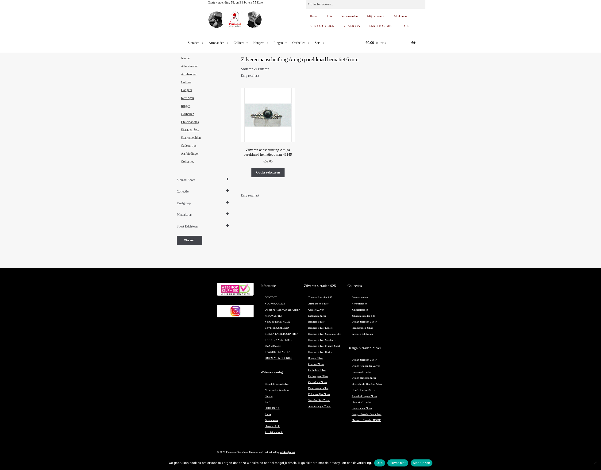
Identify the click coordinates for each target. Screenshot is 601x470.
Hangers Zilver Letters (320, 328)
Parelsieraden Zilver (362, 328)
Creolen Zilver (316, 364)
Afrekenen (400, 16)
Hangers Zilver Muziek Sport (324, 346)
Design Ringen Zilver (363, 390)
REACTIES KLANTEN (277, 352)
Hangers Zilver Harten (320, 352)
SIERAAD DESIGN (322, 26)
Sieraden (193, 43)
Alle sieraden (189, 66)
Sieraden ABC (272, 426)
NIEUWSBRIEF (273, 316)
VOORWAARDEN (275, 303)
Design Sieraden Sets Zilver (366, 414)
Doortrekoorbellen (318, 388)
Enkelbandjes (190, 122)
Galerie (269, 396)
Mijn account (375, 16)
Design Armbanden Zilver (366, 366)
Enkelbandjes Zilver (319, 394)
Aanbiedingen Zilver (319, 406)
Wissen (189, 240)
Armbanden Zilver (318, 303)
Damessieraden (360, 297)
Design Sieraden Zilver (364, 321)
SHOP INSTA (272, 408)
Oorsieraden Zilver (362, 408)
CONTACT (271, 297)
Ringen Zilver (315, 358)
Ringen (278, 43)
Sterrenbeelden (191, 137)
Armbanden (216, 43)
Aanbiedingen (190, 153)
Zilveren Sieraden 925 (320, 297)
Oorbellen (298, 43)
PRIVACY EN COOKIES (278, 358)
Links (268, 414)
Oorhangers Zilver (318, 376)
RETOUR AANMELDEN (278, 340)
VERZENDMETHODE (277, 321)
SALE (405, 26)
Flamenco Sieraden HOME (366, 420)
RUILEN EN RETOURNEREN (281, 334)
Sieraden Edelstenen (363, 334)
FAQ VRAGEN (273, 346)
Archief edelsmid (274, 432)
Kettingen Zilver (317, 316)
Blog (267, 402)
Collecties (187, 161)
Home (313, 16)
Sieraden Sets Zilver (319, 400)
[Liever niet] (595, 463)
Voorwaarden (349, 16)
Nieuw (185, 58)
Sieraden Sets (190, 129)
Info (329, 16)
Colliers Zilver (316, 309)
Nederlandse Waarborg (277, 390)
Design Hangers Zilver (364, 378)
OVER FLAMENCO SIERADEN (282, 309)
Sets (317, 43)
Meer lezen (421, 463)
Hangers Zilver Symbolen (322, 340)
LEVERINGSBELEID (277, 328)
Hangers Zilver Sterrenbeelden (324, 334)
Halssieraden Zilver (362, 372)
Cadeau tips (188, 145)
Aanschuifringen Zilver (364, 396)
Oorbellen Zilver (317, 370)
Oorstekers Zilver (317, 382)
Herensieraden (359, 303)
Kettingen (187, 98)
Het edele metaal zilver (277, 384)
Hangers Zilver (316, 321)
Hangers (258, 43)
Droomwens (271, 420)
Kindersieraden (360, 309)
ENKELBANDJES (380, 26)
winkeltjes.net (287, 452)
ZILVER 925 (352, 26)
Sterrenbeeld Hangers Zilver (367, 384)
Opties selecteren (268, 172)
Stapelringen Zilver (362, 402)
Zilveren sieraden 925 (363, 316)
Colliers (239, 43)
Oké (380, 463)
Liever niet (398, 463)
